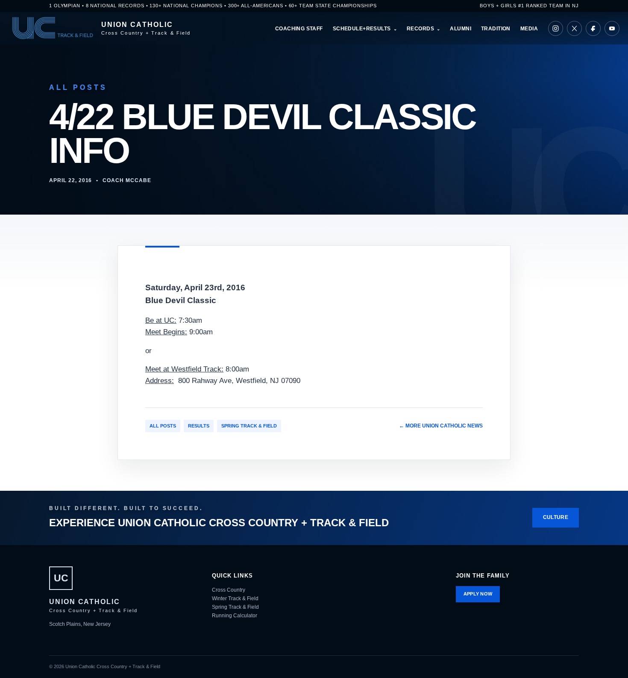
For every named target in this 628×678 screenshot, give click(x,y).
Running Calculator (234, 616)
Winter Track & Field (235, 598)
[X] (574, 28)
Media (529, 29)
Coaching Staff (299, 29)
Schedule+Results (362, 29)
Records (420, 29)
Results (198, 425)
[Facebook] (593, 28)
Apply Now (478, 593)
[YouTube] (612, 28)
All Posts (163, 425)
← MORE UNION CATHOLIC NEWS (441, 426)
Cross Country (228, 590)
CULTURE (555, 517)
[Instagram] (555, 28)
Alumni (460, 29)
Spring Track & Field (249, 425)
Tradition (496, 29)
